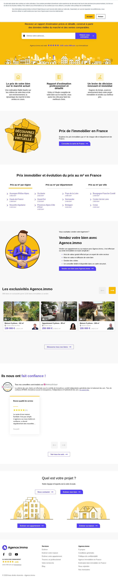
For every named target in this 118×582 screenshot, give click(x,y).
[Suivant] (112, 290)
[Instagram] (10, 554)
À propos (81, 549)
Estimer (45, 549)
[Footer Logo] (15, 548)
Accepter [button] (90, 16)
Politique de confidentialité (88, 556)
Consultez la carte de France (73, 144)
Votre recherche (48, 563)
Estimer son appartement (30, 526)
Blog (43, 566)
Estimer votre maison (50, 553)
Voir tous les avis (57, 454)
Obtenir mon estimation (85, 36)
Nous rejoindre (83, 566)
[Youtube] (16, 554)
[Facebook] (3, 554)
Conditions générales (86, 553)
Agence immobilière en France (89, 560)
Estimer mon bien (70, 492)
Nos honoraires (84, 570)
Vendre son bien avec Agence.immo (76, 269)
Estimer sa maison (86, 526)
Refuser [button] (100, 16)
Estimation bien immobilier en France (92, 563)
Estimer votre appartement (52, 556)
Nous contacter (44, 492)
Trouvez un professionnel (51, 560)
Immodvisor (83, 45)
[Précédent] (102, 290)
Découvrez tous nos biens (57, 347)
